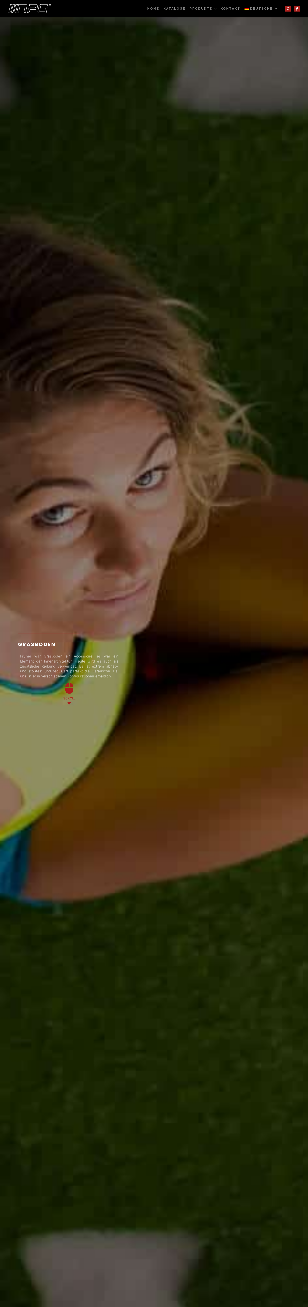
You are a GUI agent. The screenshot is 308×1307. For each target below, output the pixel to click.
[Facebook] (297, 9)
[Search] (288, 9)
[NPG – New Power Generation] (29, 8)
